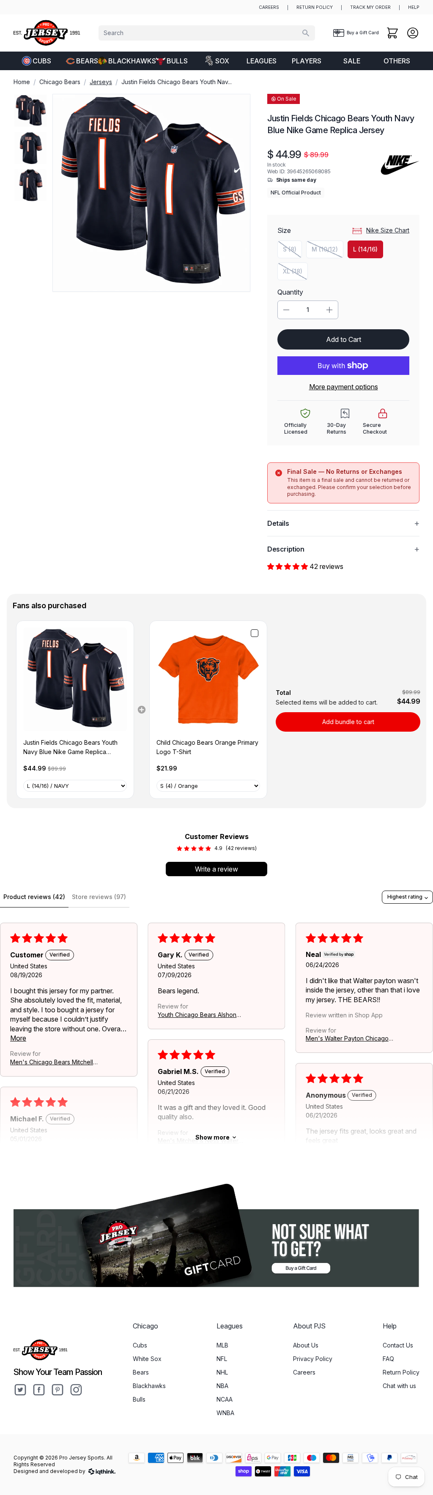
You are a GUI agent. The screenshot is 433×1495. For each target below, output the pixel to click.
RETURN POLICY (314, 7)
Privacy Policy (312, 1358)
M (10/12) (327, 251)
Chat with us (399, 1385)
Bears (87, 61)
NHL (222, 1372)
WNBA (225, 1412)
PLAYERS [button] (306, 61)
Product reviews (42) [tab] (34, 896)
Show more (212, 1137)
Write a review (216, 869)
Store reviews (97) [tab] (99, 896)
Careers (304, 1372)
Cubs (42, 61)
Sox (222, 61)
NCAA (224, 1399)
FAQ (388, 1358)
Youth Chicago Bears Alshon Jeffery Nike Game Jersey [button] (197, 1015)
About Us (305, 1345)
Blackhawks (128, 61)
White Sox (147, 1358)
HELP (413, 7)
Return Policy (401, 1372)
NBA (222, 1385)
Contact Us (398, 1345)
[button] (288, 566)
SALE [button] (351, 61)
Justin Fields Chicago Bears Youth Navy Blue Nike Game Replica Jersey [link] (70, 748)
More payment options (343, 387)
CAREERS (269, 7)
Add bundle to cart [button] (348, 721)
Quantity (290, 292)
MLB (222, 1345)
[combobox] (207, 33)
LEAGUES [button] (262, 61)
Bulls (177, 61)
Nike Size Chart (387, 230)
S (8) (292, 251)
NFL (221, 1358)
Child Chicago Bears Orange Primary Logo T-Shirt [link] (207, 747)
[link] (75, 679)
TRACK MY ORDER (370, 7)
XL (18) (295, 273)
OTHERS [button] (397, 61)
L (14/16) (365, 249)
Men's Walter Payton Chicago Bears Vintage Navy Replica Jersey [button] (347, 1039)
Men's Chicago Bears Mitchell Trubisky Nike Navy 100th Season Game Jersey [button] (51, 1062)
